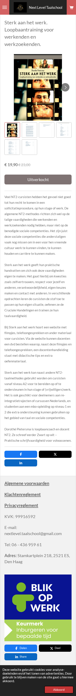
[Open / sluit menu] (4, 7)
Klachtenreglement (22, 494)
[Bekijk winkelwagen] (71, 7)
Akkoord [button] (59, 689)
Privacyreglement (21, 505)
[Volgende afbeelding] (65, 87)
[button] (12, 130)
